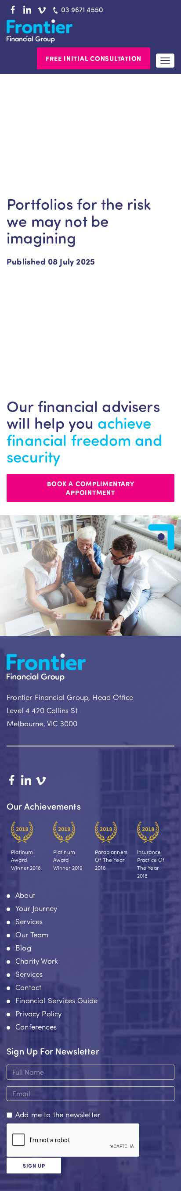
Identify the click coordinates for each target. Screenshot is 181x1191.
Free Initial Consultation (93, 58)
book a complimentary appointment (90, 488)
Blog (23, 947)
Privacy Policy (38, 1013)
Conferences (36, 1026)
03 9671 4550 (82, 9)
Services (29, 921)
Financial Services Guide (56, 1000)
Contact (28, 987)
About (25, 895)
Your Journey (36, 908)
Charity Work (36, 960)
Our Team (31, 934)
